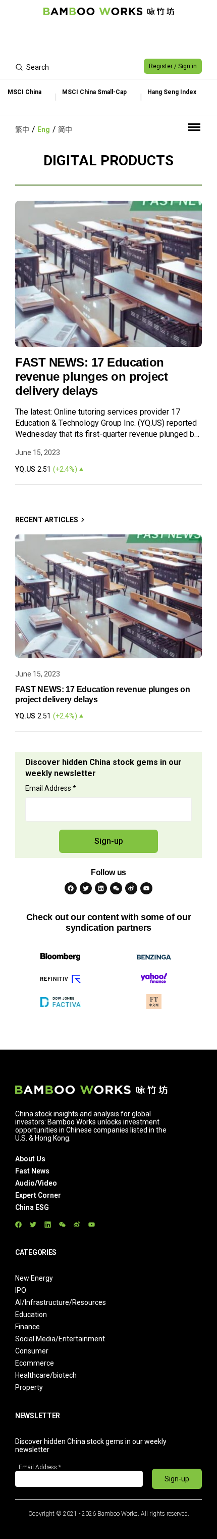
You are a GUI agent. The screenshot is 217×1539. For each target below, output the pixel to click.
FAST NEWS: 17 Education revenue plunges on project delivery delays (91, 376)
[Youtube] (146, 888)
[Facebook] (71, 888)
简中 (65, 129)
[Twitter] (86, 888)
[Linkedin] (101, 888)
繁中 (22, 129)
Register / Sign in (173, 66)
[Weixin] (116, 888)
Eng (43, 129)
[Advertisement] (108, 38)
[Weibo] (131, 888)
